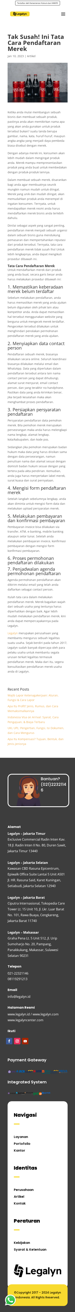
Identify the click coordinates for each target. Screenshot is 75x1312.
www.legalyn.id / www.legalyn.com (33, 1014)
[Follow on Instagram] (17, 1041)
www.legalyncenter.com (25, 1020)
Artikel (31, 56)
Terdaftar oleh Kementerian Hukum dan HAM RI (37, 3)
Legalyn (13, 633)
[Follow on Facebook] (9, 1041)
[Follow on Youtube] (25, 1041)
